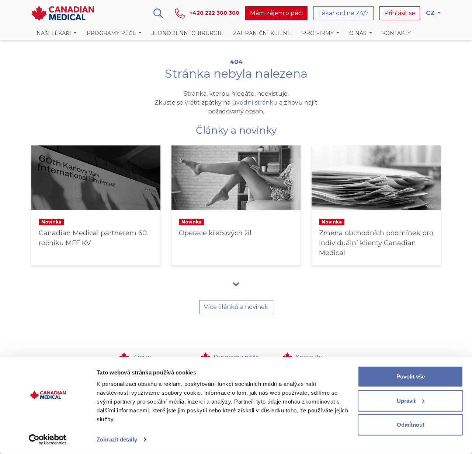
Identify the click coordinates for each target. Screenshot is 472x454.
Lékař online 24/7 (343, 13)
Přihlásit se (399, 13)
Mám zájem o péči (276, 13)
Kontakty (396, 33)
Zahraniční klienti (262, 33)
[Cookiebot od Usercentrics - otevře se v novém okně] (47, 439)
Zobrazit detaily (117, 439)
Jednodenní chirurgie (187, 33)
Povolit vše (410, 376)
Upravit (406, 400)
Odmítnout (410, 425)
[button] (56, 33)
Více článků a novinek (236, 306)
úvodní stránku (255, 102)
